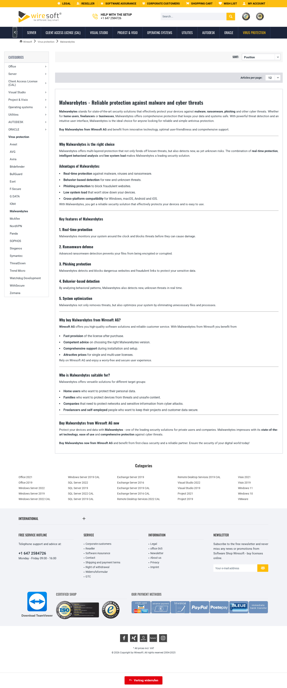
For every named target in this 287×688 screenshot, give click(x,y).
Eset (13, 181)
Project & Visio (18, 100)
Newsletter (156, 553)
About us (155, 557)
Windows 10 (245, 493)
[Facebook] (124, 638)
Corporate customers (98, 543)
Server (12, 74)
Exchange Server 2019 (130, 477)
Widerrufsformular (97, 571)
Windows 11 (245, 488)
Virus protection (18, 137)
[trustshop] (110, 610)
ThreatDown (18, 263)
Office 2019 (25, 482)
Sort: (236, 57)
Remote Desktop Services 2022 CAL (138, 499)
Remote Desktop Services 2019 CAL (199, 477)
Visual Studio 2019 (189, 488)
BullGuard (16, 174)
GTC (88, 576)
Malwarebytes (19, 211)
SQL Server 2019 (78, 488)
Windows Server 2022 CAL (34, 499)
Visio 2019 (244, 482)
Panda (14, 233)
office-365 (156, 548)
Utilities (13, 114)
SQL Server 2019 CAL (81, 499)
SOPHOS (15, 241)
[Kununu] (153, 638)
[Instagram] (163, 638)
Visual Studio (17, 92)
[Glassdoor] (143, 638)
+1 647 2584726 (32, 553)
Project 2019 (185, 499)
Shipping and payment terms (103, 562)
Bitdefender (17, 166)
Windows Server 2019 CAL (84, 477)
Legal (153, 543)
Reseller (90, 548)
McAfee (15, 218)
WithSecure (17, 285)
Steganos (16, 248)
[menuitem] (199, 3)
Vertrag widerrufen (146, 680)
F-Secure (15, 189)
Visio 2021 (244, 477)
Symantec (16, 256)
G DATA (15, 196)
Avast (13, 144)
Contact (90, 557)
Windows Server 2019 (32, 493)
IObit (13, 204)
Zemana (15, 293)
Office (12, 66)
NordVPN (16, 226)
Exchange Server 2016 (130, 482)
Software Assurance (98, 553)
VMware (243, 499)
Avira (13, 159)
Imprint (154, 567)
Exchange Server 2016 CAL (133, 493)
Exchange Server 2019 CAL (133, 488)
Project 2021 (185, 493)
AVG (12, 152)
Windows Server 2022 (32, 488)
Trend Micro (17, 271)
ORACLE (13, 129)
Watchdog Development (25, 278)
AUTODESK (15, 122)
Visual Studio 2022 (189, 482)
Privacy (154, 562)
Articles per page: (251, 77)
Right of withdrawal (97, 567)
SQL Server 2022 (78, 482)
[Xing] (134, 638)
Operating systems (20, 107)
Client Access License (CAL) (22, 83)
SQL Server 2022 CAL (81, 493)
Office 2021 (25, 477)
